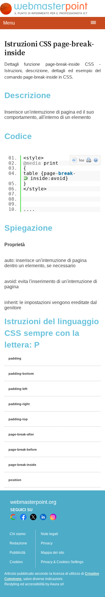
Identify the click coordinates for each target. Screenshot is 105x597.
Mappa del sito (52, 553)
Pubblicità (17, 553)
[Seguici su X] (33, 517)
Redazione (18, 543)
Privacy (46, 543)
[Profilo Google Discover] (13, 517)
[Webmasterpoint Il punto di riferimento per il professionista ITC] (44, 13)
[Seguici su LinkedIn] (43, 517)
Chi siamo (18, 534)
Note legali (49, 534)
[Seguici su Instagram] (53, 517)
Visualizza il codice (74, 160)
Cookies (16, 562)
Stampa (88, 160)
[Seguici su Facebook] (23, 517)
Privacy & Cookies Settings (62, 562)
